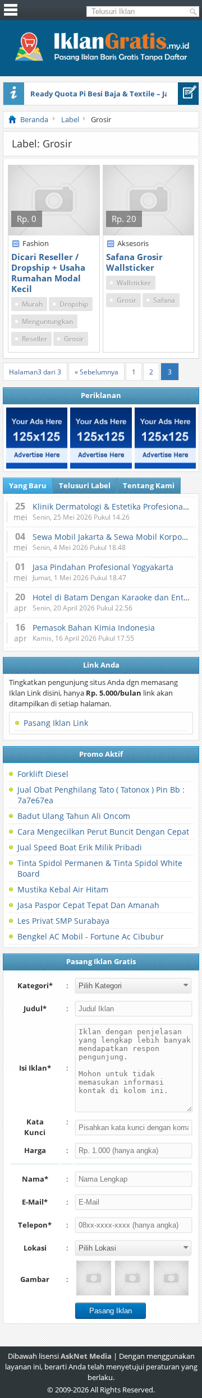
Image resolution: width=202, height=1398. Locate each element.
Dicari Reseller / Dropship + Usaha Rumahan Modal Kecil (48, 272)
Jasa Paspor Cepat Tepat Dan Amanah (88, 905)
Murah (32, 304)
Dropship (73, 304)
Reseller (34, 339)
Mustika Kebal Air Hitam (62, 889)
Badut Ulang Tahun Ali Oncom (73, 816)
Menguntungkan (47, 321)
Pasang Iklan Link (56, 722)
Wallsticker (134, 283)
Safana (164, 300)
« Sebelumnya (96, 372)
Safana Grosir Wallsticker (134, 262)
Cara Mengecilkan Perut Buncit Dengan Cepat (103, 831)
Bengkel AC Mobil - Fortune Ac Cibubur (90, 936)
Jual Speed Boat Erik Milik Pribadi (79, 847)
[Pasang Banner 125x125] (36, 438)
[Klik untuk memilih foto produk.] (93, 1278)
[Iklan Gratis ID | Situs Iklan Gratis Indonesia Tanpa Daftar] (101, 59)
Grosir (74, 339)
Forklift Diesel (42, 774)
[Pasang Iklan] (188, 93)
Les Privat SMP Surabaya (63, 920)
